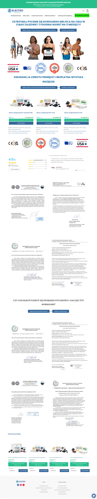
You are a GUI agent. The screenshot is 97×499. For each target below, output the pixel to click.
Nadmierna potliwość (50, 15)
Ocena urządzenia (15, 169)
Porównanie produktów (62, 488)
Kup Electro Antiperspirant (68, 30)
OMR (83, 10)
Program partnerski (44, 492)
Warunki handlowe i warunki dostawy (44, 488)
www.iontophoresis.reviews (24, 131)
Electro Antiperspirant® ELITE (76, 457)
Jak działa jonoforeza (16, 15)
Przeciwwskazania (62, 494)
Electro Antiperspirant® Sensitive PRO (37, 457)
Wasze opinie (26, 15)
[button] (76, 170)
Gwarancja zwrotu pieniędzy (65, 15)
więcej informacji (17, 129)
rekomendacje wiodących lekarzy (20, 133)
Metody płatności (62, 492)
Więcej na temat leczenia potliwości (39, 311)
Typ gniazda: (11, 468)
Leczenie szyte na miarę (37, 15)
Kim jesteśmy (44, 490)
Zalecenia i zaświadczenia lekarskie (62, 490)
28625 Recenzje (12, 164)
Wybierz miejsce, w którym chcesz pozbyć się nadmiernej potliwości (39, 30)
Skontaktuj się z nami (43, 486)
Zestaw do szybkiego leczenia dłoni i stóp (17, 457)
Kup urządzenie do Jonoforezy (82, 15)
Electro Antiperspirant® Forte (55, 457)
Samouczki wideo (62, 486)
